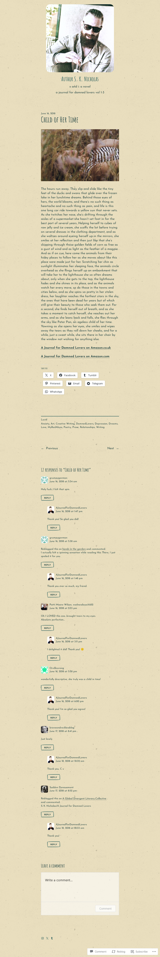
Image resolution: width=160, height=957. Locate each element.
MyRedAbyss (55, 427)
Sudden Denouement (62, 787)
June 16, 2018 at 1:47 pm (69, 511)
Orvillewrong (57, 668)
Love (43, 427)
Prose (75, 427)
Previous (52, 448)
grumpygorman (58, 478)
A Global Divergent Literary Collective (84, 798)
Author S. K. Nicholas (80, 79)
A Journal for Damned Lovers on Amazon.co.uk (76, 347)
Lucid (44, 419)
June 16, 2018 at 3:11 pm (69, 641)
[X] (47, 938)
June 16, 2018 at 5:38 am (63, 541)
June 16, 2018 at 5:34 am (63, 481)
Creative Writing (65, 423)
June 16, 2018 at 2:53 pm (63, 608)
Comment (105, 908)
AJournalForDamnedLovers (71, 508)
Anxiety (45, 423)
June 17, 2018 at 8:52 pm (63, 790)
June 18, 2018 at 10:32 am (70, 761)
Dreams (113, 423)
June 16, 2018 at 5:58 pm (63, 671)
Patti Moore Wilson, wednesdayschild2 (71, 604)
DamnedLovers (84, 423)
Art (52, 423)
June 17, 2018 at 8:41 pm (63, 731)
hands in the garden (74, 549)
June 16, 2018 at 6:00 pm (70, 701)
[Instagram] (42, 938)
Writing (100, 427)
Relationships (87, 427)
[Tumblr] (51, 938)
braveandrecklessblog (62, 727)
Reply (47, 498)
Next (110, 448)
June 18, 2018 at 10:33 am (70, 828)
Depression (101, 423)
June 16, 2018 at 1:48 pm (69, 578)
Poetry (67, 427)
